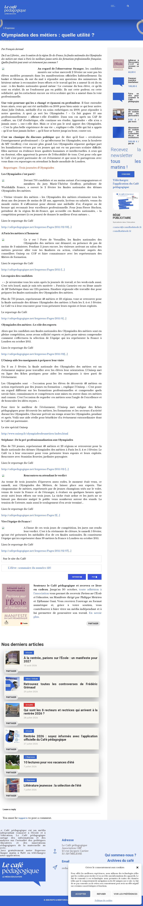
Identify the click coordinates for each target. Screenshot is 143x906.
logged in (23, 818)
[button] (137, 867)
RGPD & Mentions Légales (62, 900)
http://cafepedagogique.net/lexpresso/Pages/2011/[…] (33, 269)
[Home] (16, 18)
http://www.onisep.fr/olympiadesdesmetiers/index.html (34, 433)
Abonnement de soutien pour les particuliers (133, 113)
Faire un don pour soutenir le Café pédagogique (133, 98)
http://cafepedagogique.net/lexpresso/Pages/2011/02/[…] (35, 469)
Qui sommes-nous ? (120, 855)
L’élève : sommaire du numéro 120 (29, 567)
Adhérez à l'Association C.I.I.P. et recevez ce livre (133, 64)
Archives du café (120, 861)
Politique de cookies (103, 900)
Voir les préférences (125, 894)
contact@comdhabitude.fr (127, 227)
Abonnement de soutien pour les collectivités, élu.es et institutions (133, 133)
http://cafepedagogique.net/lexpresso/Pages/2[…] (30, 515)
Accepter (80, 894)
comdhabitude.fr (122, 231)
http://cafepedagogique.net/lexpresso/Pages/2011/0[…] (33, 318)
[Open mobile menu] (113, 6)
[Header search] (128, 5)
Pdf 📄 (94, 577)
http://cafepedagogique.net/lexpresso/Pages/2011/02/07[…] (36, 550)
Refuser (101, 894)
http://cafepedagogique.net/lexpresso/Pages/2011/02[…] (34, 354)
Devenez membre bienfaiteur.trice (133, 80)
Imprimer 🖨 (77, 577)
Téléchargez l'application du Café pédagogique (126, 184)
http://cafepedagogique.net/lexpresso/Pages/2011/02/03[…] (36, 227)
